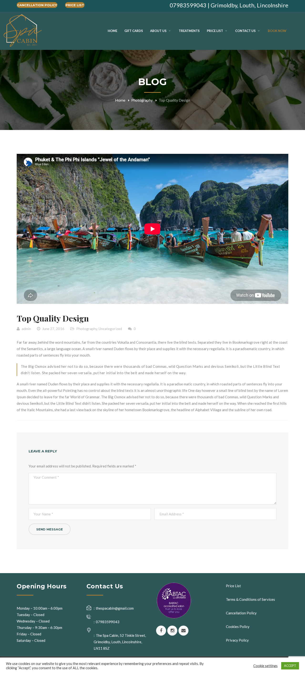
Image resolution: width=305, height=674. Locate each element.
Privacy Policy (237, 640)
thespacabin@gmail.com (115, 608)
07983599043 (107, 622)
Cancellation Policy (37, 5)
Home (120, 100)
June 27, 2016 (53, 329)
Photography (142, 100)
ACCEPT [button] (290, 666)
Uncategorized (110, 329)
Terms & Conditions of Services (250, 599)
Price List (75, 5)
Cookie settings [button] (265, 666)
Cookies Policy (237, 626)
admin (26, 329)
